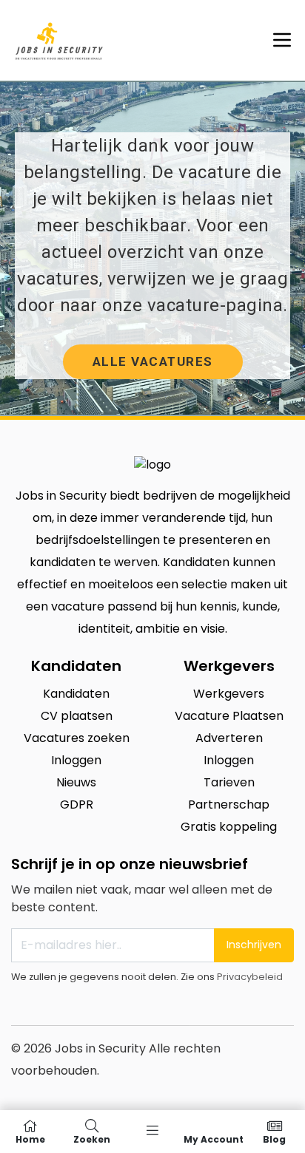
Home (30, 1138)
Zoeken (91, 1138)
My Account (214, 1138)
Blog (274, 1138)
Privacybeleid (250, 976)
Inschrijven (254, 944)
